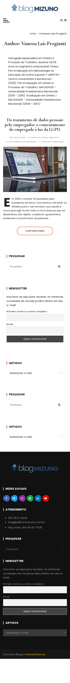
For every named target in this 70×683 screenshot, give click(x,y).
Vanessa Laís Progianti (25, 142)
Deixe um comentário (53, 142)
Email (10, 324)
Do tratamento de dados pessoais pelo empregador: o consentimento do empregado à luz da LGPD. (35, 124)
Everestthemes (35, 654)
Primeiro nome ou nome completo (27, 311)
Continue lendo (35, 230)
